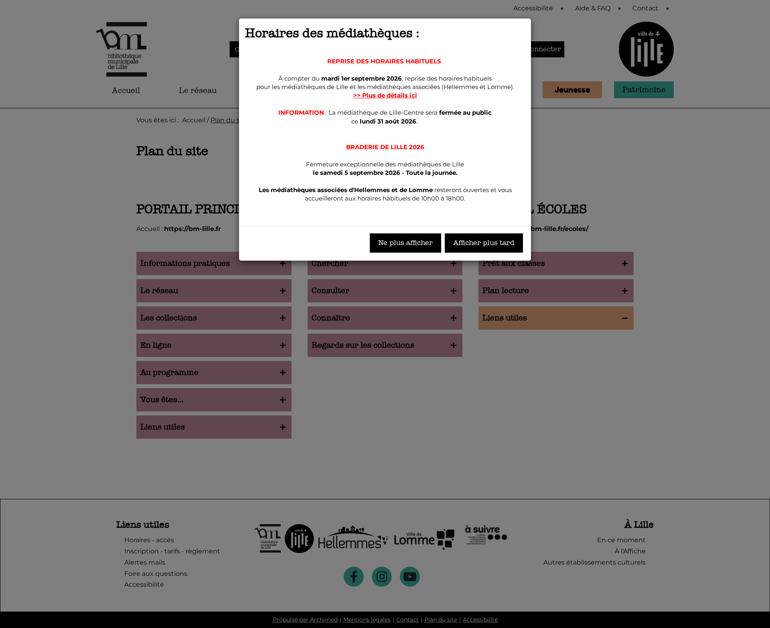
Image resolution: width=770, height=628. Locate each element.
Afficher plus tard (484, 243)
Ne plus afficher (405, 243)
